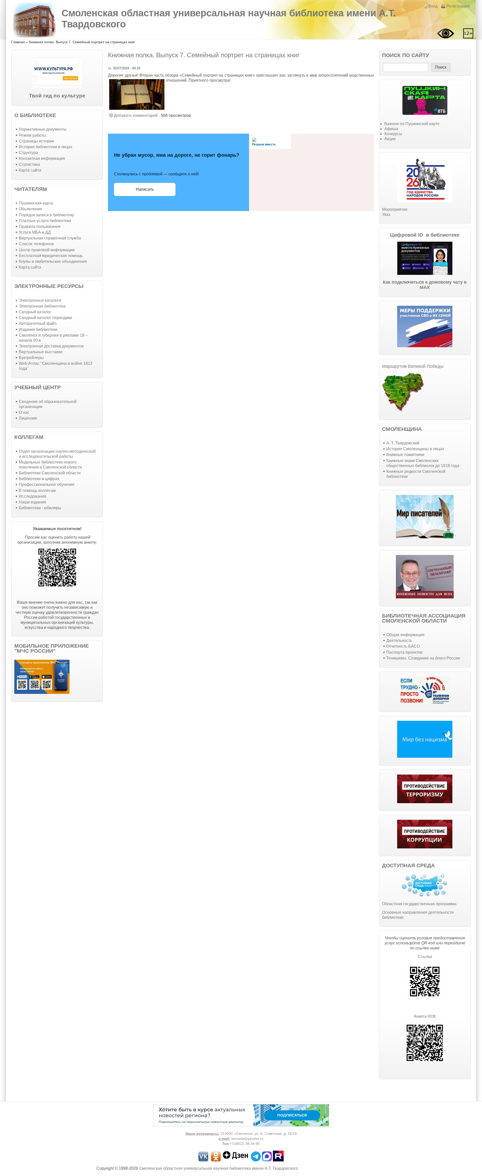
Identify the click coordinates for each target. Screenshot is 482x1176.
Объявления (30, 209)
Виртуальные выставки (41, 352)
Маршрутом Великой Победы (413, 366)
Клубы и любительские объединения (53, 261)
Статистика (29, 164)
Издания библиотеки (38, 329)
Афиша (391, 129)
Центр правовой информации (47, 250)
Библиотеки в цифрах (39, 479)
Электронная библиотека (42, 306)
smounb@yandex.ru (247, 1139)
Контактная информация (42, 158)
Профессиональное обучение (47, 484)
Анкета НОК (425, 1016)
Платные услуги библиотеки (45, 221)
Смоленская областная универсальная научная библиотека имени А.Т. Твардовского (218, 1168)
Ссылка (425, 956)
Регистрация (458, 6)
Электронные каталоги (40, 300)
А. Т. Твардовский (402, 443)
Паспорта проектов (404, 652)
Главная (18, 42)
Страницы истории (36, 141)
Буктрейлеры (31, 357)
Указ (386, 214)
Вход (433, 6)
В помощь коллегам (37, 490)
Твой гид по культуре (57, 95)
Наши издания (32, 502)
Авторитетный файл (37, 323)
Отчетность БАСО (403, 646)
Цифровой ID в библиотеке (424, 235)
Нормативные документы (43, 129)
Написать (145, 189)
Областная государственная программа (419, 904)
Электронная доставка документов (51, 346)
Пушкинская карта (36, 203)
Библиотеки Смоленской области (50, 473)
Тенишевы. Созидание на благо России (423, 658)
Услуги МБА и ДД (35, 232)
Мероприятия (394, 209)
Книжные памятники (405, 454)
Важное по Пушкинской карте (412, 124)
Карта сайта (30, 170)
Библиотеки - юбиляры (40, 508)
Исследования (32, 496)
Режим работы (32, 135)
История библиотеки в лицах (45, 147)
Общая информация (405, 635)
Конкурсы (393, 134)
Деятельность (399, 640)
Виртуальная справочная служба (50, 238)
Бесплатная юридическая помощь (51, 255)
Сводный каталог (35, 312)
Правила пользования (40, 226)
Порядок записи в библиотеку (46, 215)
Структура (28, 152)
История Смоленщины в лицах (415, 449)
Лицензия (28, 418)
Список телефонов (36, 244)
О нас (24, 412)
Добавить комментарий (136, 115)
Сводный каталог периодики (45, 318)
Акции (390, 139)
